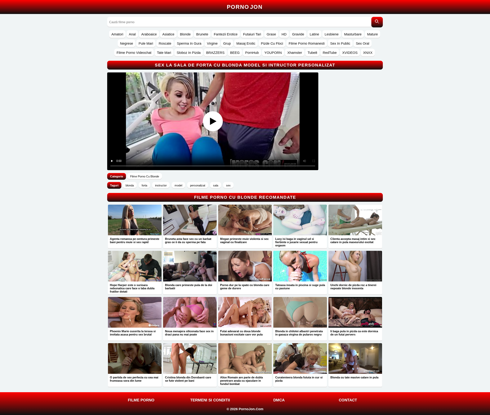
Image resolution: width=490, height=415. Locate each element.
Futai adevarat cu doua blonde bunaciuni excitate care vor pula (241, 333)
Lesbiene (332, 34)
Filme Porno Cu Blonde (144, 176)
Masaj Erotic (245, 43)
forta (144, 185)
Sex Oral (362, 43)
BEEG (235, 53)
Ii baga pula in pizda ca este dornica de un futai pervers (354, 333)
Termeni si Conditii (210, 400)
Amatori (117, 34)
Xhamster (294, 53)
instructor (161, 185)
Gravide (298, 34)
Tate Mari (164, 53)
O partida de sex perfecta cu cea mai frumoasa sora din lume (134, 379)
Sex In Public (340, 43)
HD (284, 34)
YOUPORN (273, 53)
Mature (372, 34)
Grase (271, 34)
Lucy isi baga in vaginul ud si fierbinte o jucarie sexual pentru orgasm (296, 242)
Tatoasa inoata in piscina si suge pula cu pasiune (300, 286)
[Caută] (377, 22)
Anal (132, 34)
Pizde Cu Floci (272, 43)
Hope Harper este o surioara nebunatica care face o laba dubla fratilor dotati (132, 288)
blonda (130, 185)
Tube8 (312, 53)
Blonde (185, 34)
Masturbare (353, 34)
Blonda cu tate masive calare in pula (354, 377)
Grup (227, 43)
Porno (245, 7)
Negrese (126, 43)
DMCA (279, 400)
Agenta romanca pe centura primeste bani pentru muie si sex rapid (134, 240)
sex (228, 185)
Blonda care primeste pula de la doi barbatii (188, 286)
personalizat (197, 185)
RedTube (330, 53)
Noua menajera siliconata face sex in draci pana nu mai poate (189, 333)
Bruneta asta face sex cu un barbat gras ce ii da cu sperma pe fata (188, 240)
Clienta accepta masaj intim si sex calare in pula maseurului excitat (352, 240)
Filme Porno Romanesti (307, 43)
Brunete (202, 34)
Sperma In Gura (189, 43)
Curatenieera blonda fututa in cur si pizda (299, 379)
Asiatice (168, 34)
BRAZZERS (215, 53)
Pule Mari (146, 43)
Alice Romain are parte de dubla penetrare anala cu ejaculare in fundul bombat (241, 380)
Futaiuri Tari (252, 34)
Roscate (165, 43)
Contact (348, 400)
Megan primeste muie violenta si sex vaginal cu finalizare (244, 240)
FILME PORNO (141, 400)
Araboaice (149, 34)
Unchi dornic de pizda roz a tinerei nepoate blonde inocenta (353, 286)
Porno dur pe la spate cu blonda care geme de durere (244, 286)
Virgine (212, 43)
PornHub (252, 53)
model (178, 185)
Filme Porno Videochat (134, 53)
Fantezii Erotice (226, 34)
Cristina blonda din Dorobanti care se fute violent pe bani (188, 379)
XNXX (367, 53)
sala (215, 185)
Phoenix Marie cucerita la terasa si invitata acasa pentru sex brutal (133, 333)
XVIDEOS (350, 53)
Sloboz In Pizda (189, 53)
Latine (314, 34)
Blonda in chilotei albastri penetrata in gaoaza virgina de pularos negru (299, 333)
